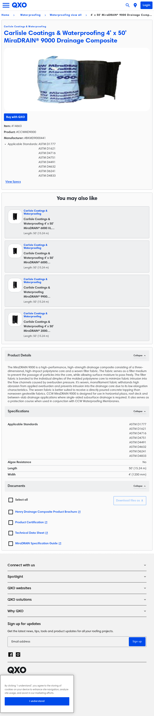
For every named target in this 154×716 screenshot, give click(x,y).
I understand (37, 701)
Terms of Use (17, 685)
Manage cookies (19, 698)
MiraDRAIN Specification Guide (36, 543)
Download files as (128, 500)
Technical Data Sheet (29, 533)
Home (5, 15)
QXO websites (19, 588)
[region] (37, 694)
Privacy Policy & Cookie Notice (29, 678)
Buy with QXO (15, 117)
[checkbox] (11, 500)
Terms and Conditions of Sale (28, 692)
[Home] (19, 5)
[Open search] (128, 5)
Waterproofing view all (66, 15)
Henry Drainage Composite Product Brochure (46, 511)
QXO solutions (20, 599)
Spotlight (15, 576)
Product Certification (29, 522)
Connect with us (21, 565)
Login (146, 5)
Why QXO (15, 611)
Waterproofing (30, 15)
